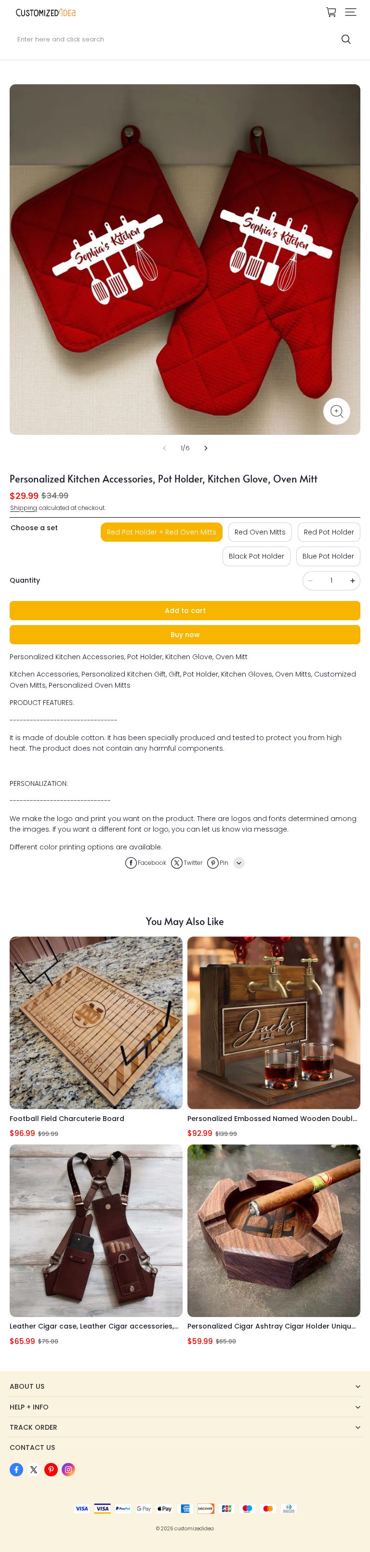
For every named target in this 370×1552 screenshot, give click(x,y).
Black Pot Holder (256, 556)
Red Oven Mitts (260, 532)
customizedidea (194, 1528)
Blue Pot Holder (328, 556)
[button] (350, 12)
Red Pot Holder (329, 532)
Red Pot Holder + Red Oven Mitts (161, 532)
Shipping (23, 508)
